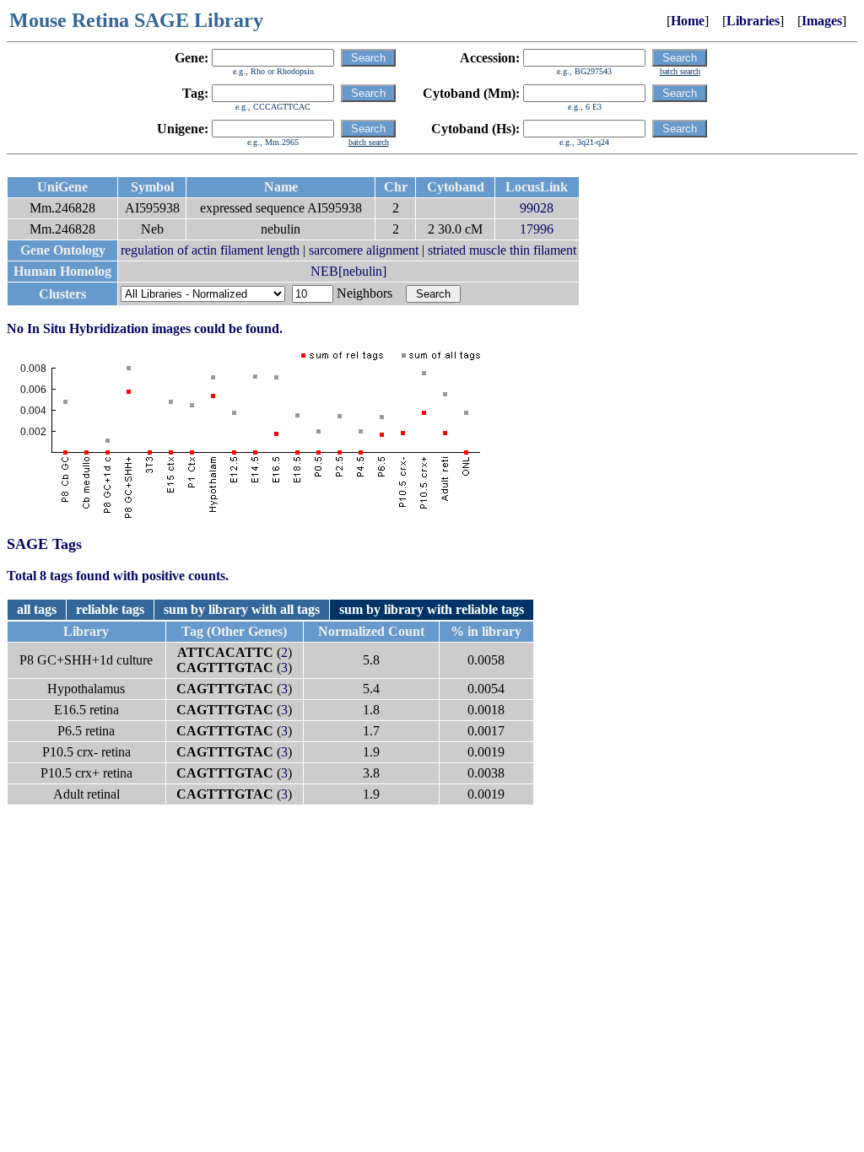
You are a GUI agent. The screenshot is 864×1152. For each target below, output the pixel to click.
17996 (537, 229)
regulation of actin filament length (210, 250)
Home (688, 20)
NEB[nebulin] (348, 271)
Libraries (753, 20)
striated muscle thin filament (502, 250)
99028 (537, 208)
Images (822, 20)
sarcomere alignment (363, 250)
